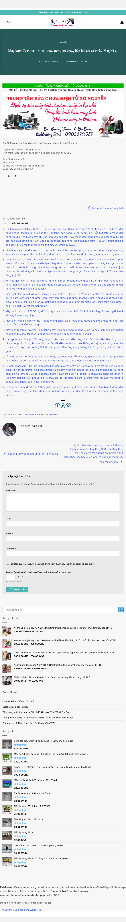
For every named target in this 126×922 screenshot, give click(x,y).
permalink (53, 414)
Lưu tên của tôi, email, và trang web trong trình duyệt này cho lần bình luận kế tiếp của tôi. (53, 564)
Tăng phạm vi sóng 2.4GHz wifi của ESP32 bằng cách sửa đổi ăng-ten (37, 717)
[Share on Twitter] (63, 405)
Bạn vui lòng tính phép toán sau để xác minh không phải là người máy (38, 572)
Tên (8, 519)
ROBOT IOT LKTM (78, 61)
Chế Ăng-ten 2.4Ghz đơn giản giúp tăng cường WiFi (28, 723)
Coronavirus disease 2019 (15, 706)
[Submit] (121, 609)
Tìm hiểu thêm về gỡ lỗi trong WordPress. (20, 909)
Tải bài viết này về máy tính (107, 208)
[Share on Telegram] (68, 405)
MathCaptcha (18, 582)
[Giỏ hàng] (122, 22)
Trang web (11, 548)
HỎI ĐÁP (63, 42)
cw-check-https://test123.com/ (18, 701)
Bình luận (11, 491)
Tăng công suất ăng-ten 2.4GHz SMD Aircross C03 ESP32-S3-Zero (36, 712)
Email (9, 534)
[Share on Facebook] (57, 405)
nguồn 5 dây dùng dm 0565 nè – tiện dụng (32, 453)
